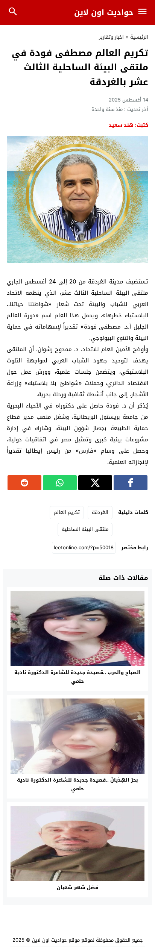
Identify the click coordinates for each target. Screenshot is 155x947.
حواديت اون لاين (103, 12)
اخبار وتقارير (111, 37)
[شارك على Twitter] (95, 482)
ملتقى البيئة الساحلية (85, 529)
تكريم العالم (67, 512)
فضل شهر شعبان (77, 887)
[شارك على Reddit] (24, 482)
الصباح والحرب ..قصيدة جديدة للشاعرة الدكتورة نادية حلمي (77, 677)
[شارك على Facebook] (130, 482)
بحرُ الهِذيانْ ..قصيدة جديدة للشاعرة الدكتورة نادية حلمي (77, 784)
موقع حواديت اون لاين (56, 940)
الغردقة (100, 512)
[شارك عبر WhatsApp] (60, 482)
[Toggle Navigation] (144, 12)
